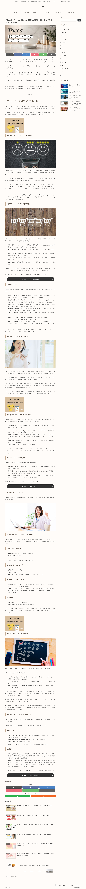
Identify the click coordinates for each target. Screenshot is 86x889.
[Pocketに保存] (35, 54)
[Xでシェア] (10, 54)
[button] (51, 54)
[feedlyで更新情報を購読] (17, 796)
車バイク (62, 65)
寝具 (61, 49)
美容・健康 (9, 781)
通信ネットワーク (64, 68)
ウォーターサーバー (65, 29)
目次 (29, 94)
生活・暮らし (63, 52)
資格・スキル (63, 62)
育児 (61, 58)
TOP (57, 885)
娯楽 (61, 45)
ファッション (63, 39)
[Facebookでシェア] (18, 54)
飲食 (61, 75)
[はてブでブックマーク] (26, 54)
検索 (61, 18)
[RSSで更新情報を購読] (43, 796)
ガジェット (63, 32)
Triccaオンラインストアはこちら (30, 279)
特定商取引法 (62, 885)
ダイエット (63, 35)
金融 (61, 71)
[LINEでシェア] (43, 54)
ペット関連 (63, 42)
